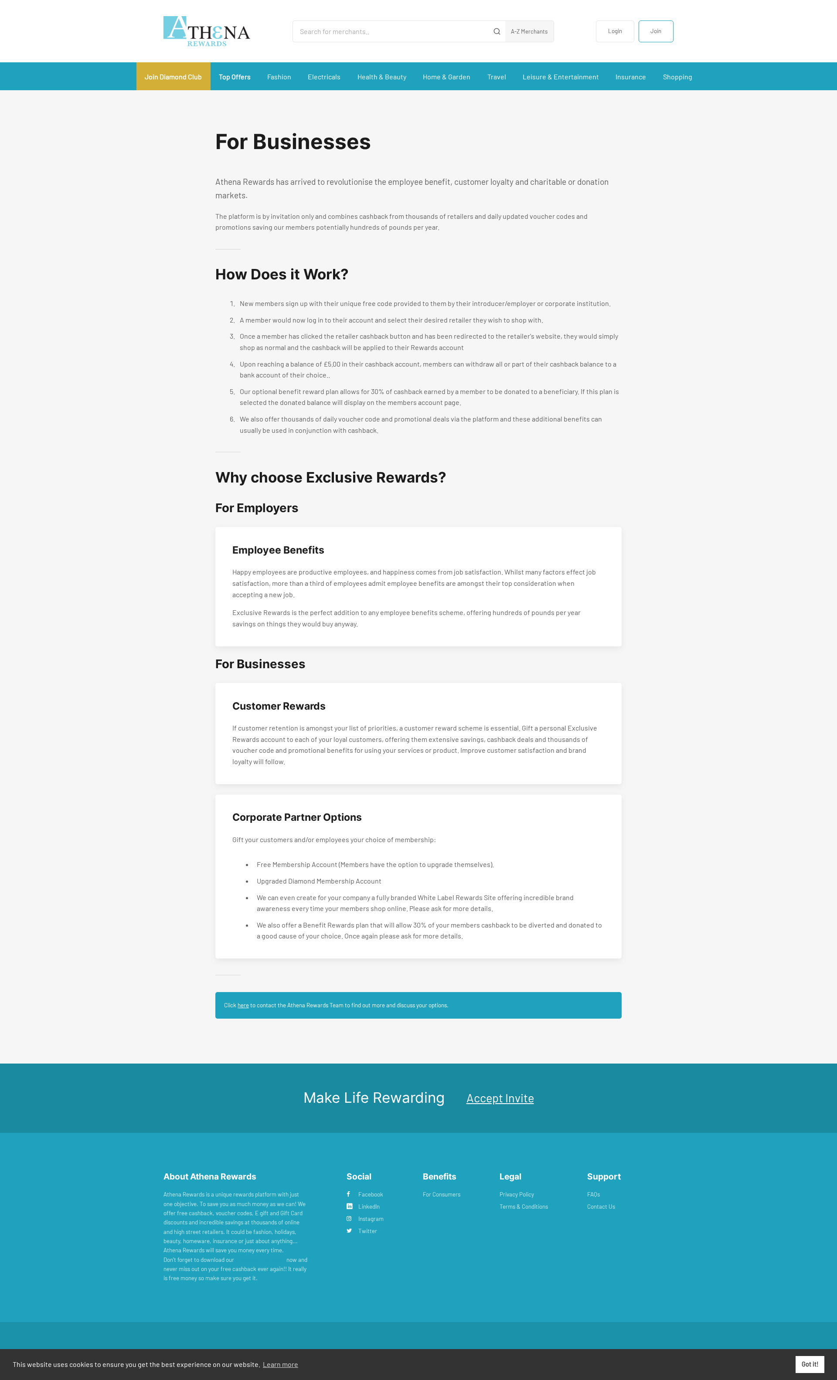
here (243, 1005)
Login (615, 30)
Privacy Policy (517, 1194)
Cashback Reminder (260, 1259)
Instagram (371, 1218)
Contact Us (601, 1206)
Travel (496, 76)
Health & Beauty (381, 76)
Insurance (631, 76)
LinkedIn (369, 1206)
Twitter (367, 1230)
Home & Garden (446, 76)
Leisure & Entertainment (561, 76)
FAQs (593, 1194)
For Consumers (441, 1194)
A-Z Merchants (529, 31)
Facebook (370, 1194)
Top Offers (235, 76)
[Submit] (497, 31)
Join (655, 30)
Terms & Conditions (524, 1206)
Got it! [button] (810, 1364)
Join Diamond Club (173, 76)
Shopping (677, 76)
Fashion (279, 76)
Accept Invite (500, 1098)
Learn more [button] (280, 1364)
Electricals (324, 76)
